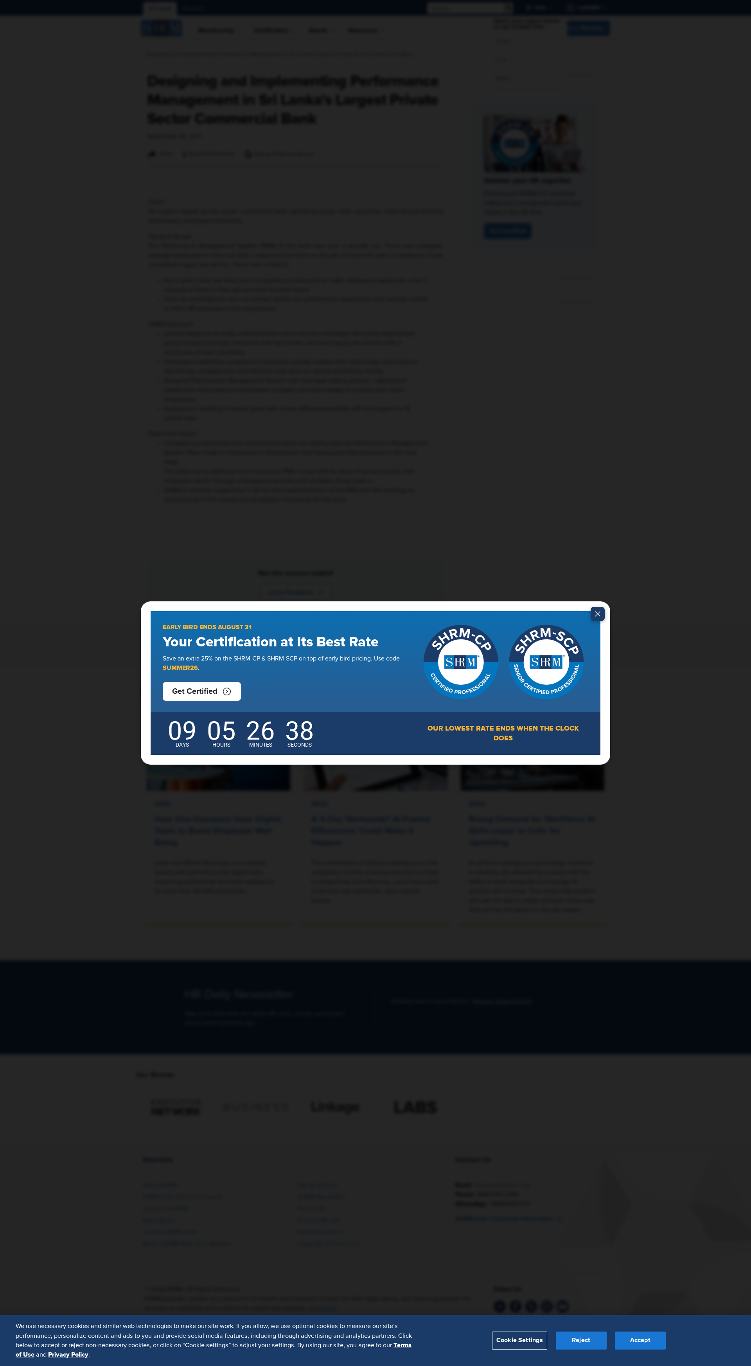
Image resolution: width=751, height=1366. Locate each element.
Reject (581, 1340)
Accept (640, 1340)
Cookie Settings (519, 1340)
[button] (202, 691)
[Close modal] (598, 614)
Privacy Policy (68, 1355)
